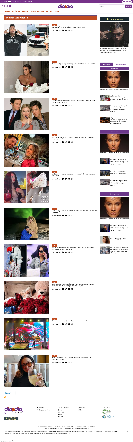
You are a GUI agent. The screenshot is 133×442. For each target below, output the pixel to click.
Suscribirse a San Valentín (5, 397)
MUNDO (25, 11)
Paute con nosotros (43, 410)
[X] (15, 413)
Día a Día (61, 412)
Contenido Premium (116, 19)
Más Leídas (106, 64)
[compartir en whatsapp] (72, 30)
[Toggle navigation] (9, 1)
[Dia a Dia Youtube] (10, 6)
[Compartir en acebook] (63, 30)
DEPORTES (16, 11)
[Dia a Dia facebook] (2, 6)
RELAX (56, 11)
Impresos (82, 408)
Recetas (60, 416)
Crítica (60, 410)
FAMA (7, 11)
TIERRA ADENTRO (37, 11)
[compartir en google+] (69, 30)
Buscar (128, 6)
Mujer (60, 414)
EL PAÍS (49, 11)
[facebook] (13, 413)
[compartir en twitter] (66, 30)
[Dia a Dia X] (5, 6)
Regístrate (40, 408)
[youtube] (18, 413)
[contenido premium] (11, 418)
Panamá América (63, 408)
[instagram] (21, 413)
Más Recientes (121, 64)
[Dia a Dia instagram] (8, 6)
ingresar (128, 2)
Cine (80, 410)
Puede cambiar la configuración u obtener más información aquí (51, 433)
